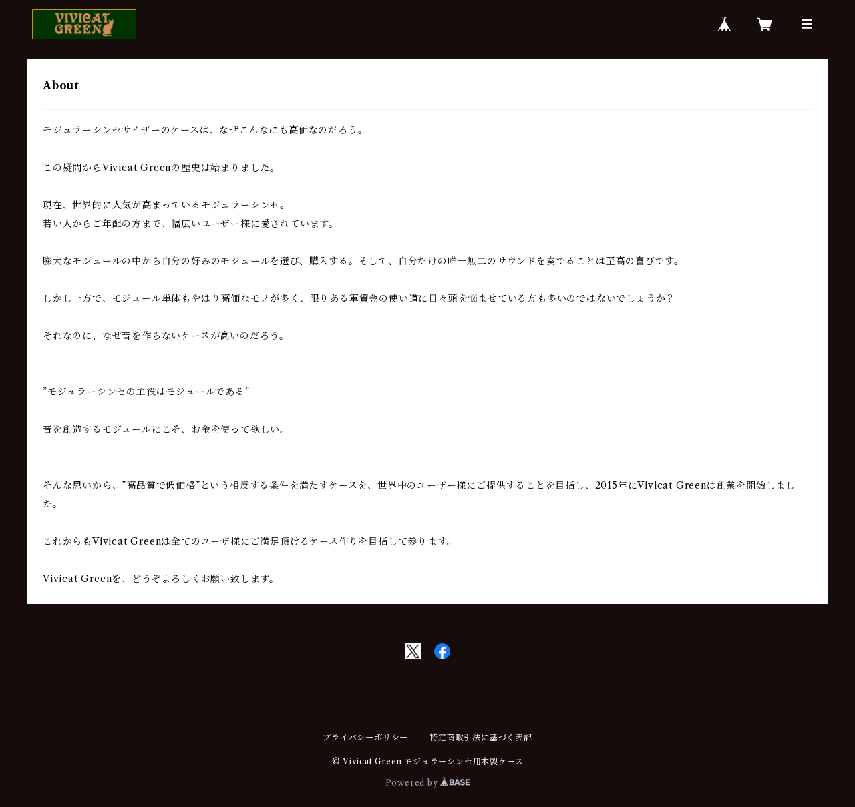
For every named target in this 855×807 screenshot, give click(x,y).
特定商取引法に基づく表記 (481, 737)
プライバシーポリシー (365, 737)
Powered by (413, 783)
